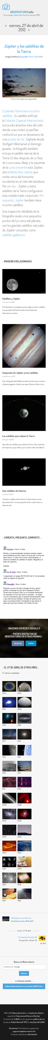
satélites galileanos (13, 235)
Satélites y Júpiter (11, 298)
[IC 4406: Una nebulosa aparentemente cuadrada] (24, 878)
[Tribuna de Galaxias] (9, 862)
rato (13, 186)
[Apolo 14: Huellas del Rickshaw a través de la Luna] (24, 894)
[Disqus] (24, 574)
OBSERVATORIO (19, 12)
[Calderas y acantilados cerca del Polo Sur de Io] (24, 862)
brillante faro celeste (20, 172)
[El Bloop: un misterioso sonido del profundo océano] (24, 782)
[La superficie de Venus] (9, 846)
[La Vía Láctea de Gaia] (24, 718)
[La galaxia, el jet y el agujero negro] (9, 718)
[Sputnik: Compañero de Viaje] (9, 894)
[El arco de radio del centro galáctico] (24, 798)
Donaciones (13, 1028)
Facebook (18, 643)
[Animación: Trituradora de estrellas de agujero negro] (9, 702)
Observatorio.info (19, 1013)
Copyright (24, 56)
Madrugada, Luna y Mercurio (21, 918)
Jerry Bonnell (34, 1022)
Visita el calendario (11, 673)
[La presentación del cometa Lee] (9, 878)
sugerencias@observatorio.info (24, 1031)
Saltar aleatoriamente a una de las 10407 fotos (24, 986)
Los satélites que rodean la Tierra (18, 436)
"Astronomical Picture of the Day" (28, 1016)
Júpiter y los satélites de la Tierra (24, 48)
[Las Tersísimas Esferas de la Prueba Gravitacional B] (24, 830)
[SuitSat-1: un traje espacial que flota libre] (24, 750)
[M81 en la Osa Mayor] (9, 814)
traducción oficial (35, 1013)
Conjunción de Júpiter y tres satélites (20, 372)
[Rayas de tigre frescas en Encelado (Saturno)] (24, 702)
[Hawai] (24, 846)
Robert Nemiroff (17, 1022)
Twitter (31, 643)
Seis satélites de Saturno (14, 490)
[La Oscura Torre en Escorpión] (9, 782)
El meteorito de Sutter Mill (27, 937)
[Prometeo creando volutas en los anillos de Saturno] (9, 798)
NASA (17, 1019)
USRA (42, 1022)
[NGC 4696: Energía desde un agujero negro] (24, 814)
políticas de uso (39, 1019)
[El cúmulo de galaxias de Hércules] (9, 830)
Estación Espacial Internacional (24, 120)
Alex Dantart (32, 1034)
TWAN (40, 56)
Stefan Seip (33, 56)
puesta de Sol (16, 139)
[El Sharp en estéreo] (9, 766)
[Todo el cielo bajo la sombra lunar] (9, 686)
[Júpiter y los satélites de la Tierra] (24, 766)
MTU (25, 1022)
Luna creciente (18, 167)
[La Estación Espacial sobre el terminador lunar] (9, 750)
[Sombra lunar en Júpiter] (24, 686)
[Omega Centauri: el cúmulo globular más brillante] (24, 734)
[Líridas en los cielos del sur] (9, 734)
